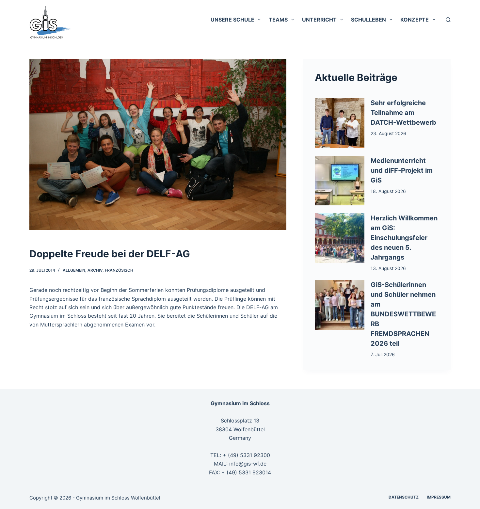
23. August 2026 (388, 133)
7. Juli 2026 (383, 354)
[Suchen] (448, 19)
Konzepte (414, 19)
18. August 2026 (388, 191)
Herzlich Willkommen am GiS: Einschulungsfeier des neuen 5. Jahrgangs (404, 237)
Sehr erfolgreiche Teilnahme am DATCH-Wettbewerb (403, 112)
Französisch (119, 270)
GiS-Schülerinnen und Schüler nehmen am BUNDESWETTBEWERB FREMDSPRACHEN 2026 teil (403, 314)
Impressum (439, 497)
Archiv (95, 270)
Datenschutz (404, 497)
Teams (278, 19)
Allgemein (74, 270)
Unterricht (319, 19)
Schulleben (368, 19)
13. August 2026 (388, 268)
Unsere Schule (232, 19)
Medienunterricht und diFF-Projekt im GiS (402, 170)
